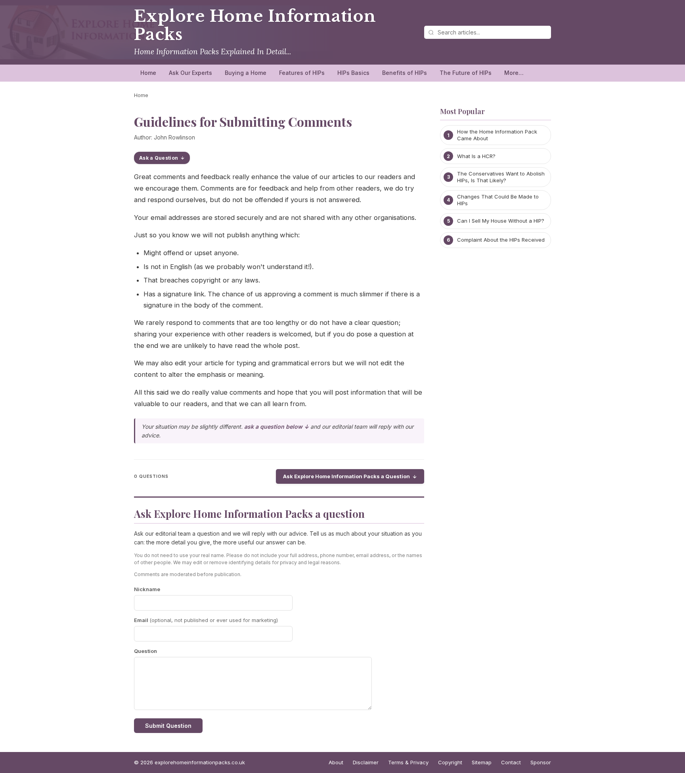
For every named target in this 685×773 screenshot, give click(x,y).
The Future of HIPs (466, 72)
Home (148, 72)
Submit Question (168, 725)
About (336, 762)
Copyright (450, 762)
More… (514, 72)
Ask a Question (158, 158)
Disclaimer (366, 762)
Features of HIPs (302, 72)
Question (145, 651)
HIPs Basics (353, 72)
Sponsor (540, 762)
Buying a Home (245, 72)
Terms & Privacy (408, 762)
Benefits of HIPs (404, 72)
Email (206, 620)
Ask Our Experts (190, 72)
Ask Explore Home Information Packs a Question (346, 476)
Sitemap (482, 762)
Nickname (147, 589)
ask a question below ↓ (276, 426)
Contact (511, 762)
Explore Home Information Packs (255, 25)
